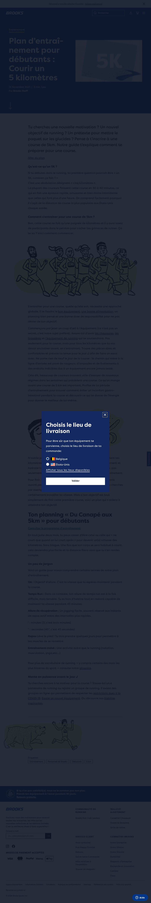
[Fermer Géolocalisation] (105, 415)
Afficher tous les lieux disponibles (68, 470)
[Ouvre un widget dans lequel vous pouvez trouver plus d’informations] (140, 898)
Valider (75, 480)
